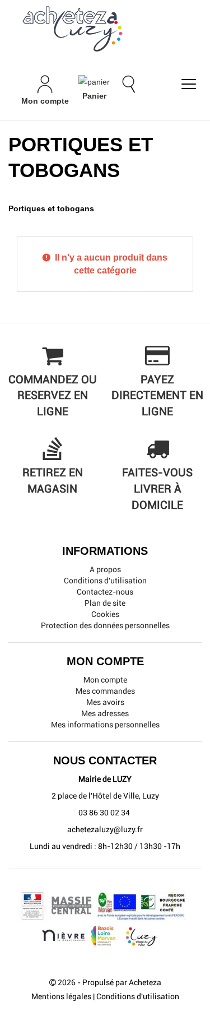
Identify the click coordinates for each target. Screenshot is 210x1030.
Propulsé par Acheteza (121, 982)
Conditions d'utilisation (105, 580)
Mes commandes (105, 690)
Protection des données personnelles (105, 625)
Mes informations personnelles (105, 724)
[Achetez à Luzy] (105, 28)
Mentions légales (61, 996)
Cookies (105, 614)
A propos (105, 569)
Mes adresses (105, 713)
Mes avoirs (105, 702)
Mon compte (105, 679)
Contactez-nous (105, 591)
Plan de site (105, 602)
